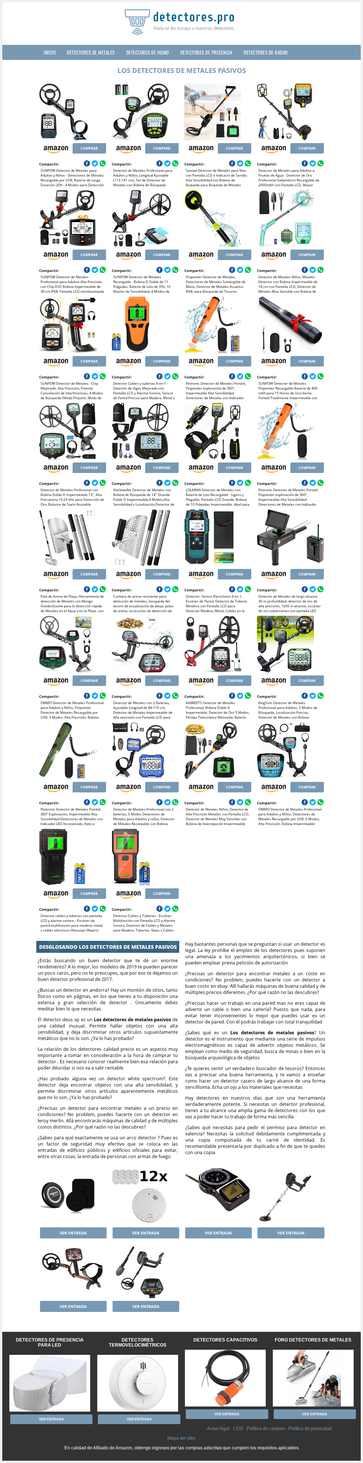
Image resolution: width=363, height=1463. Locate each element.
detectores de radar (266, 52)
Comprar (89, 148)
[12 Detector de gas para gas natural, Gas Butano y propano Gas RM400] (145, 1196)
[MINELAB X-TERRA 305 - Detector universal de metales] (72, 1269)
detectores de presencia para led (50, 1342)
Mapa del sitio (181, 1438)
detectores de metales (91, 52)
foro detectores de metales (313, 1340)
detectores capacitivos (225, 1340)
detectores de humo (147, 52)
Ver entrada (73, 1233)
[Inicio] (181, 30)
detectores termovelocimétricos (137, 1342)
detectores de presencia (206, 52)
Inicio (50, 52)
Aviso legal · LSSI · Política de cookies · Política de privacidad (269, 1428)
